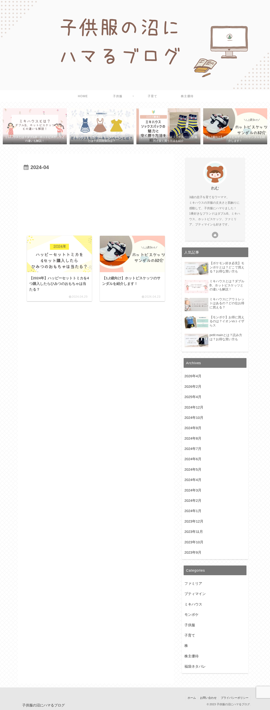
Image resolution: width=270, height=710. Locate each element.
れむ (215, 188)
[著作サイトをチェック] (215, 235)
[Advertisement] (96, 201)
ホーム (192, 697)
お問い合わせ (208, 697)
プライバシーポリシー (234, 697)
